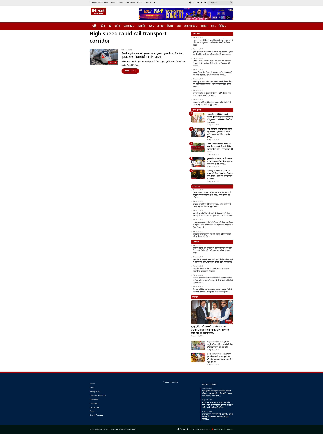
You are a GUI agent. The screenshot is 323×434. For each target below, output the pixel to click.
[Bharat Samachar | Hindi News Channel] (98, 11)
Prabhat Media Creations (223, 429)
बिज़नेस (170, 26)
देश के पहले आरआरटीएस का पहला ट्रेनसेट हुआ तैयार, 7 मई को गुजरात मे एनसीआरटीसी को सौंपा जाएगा (152, 55)
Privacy (120, 2)
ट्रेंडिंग (102, 26)
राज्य (150, 26)
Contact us (94, 403)
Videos (139, 2)
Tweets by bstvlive (170, 382)
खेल (179, 26)
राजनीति (141, 26)
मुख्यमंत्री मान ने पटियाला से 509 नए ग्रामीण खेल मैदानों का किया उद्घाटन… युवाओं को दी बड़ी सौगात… (220, 161)
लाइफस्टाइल (189, 26)
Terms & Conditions (98, 396)
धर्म (212, 26)
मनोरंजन (204, 26)
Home (92, 384)
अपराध (160, 26)
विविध (221, 26)
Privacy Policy (95, 392)
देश (110, 26)
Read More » (130, 71)
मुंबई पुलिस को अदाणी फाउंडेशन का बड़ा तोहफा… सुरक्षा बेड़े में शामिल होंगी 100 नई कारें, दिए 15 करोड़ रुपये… (210, 330)
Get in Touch (150, 2)
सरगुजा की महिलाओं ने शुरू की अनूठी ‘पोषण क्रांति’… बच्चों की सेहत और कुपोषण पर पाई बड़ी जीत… (220, 344)
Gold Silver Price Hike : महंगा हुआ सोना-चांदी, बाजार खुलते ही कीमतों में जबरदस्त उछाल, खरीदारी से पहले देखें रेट (220, 358)
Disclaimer (94, 399)
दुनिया (117, 26)
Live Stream (130, 2)
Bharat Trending (96, 415)
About (113, 2)
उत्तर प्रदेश (128, 26)
